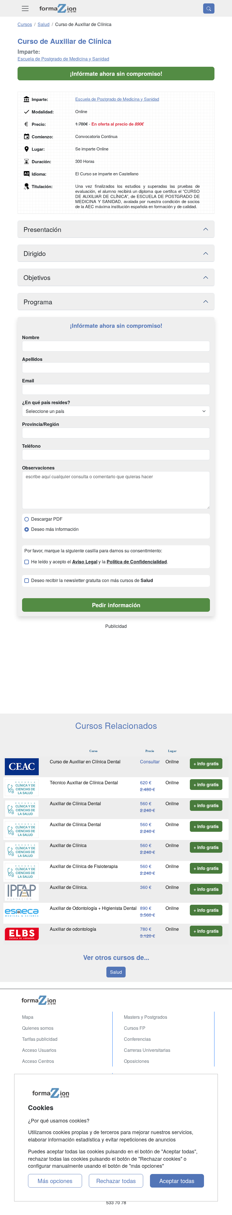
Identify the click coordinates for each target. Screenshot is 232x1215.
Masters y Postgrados (145, 1017)
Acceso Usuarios (39, 1050)
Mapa (27, 1017)
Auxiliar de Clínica (68, 845)
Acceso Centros (38, 1061)
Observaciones (38, 468)
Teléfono (31, 446)
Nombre (30, 337)
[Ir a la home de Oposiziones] (58, 8)
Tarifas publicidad (39, 1039)
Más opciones (55, 1181)
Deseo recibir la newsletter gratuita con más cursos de (92, 580)
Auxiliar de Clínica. (69, 887)
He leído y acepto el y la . (99, 562)
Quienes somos (37, 1028)
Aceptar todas (176, 1181)
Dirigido (34, 253)
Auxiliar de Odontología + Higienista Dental (93, 908)
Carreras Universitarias (147, 1050)
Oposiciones (136, 1061)
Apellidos (32, 359)
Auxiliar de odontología (73, 929)
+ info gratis (206, 763)
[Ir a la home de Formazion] (116, 1000)
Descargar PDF (47, 519)
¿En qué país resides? (46, 402)
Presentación (42, 229)
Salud (116, 972)
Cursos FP (134, 1028)
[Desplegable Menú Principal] (25, 8)
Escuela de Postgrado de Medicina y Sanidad (63, 58)
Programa (37, 301)
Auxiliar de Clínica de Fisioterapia (84, 866)
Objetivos (36, 277)
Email (28, 381)
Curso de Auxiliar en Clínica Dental (85, 761)
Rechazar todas (116, 1181)
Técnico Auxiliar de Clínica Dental (84, 782)
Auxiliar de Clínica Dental (75, 803)
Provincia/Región (40, 424)
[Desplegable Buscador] (208, 8)
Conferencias (137, 1039)
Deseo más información (55, 529)
